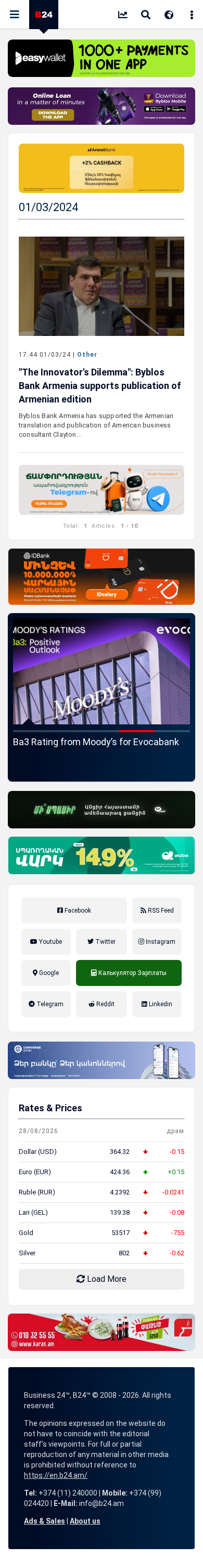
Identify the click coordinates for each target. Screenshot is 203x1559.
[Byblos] (101, 106)
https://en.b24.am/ (55, 1475)
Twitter (105, 941)
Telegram (49, 1004)
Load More (105, 1279)
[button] (30, 731)
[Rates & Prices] (122, 16)
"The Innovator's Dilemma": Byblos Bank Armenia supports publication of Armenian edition (100, 386)
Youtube (49, 941)
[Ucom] (101, 809)
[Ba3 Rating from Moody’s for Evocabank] (101, 671)
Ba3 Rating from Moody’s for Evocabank (96, 741)
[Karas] (101, 1332)
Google (48, 973)
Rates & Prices (50, 1107)
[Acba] (101, 855)
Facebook (77, 910)
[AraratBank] (101, 168)
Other (87, 355)
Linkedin (159, 1004)
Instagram (159, 941)
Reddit (105, 1004)
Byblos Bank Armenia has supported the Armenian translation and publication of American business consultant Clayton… (96, 425)
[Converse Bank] (101, 1060)
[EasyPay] (101, 58)
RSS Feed (160, 910)
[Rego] (101, 489)
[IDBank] (101, 577)
